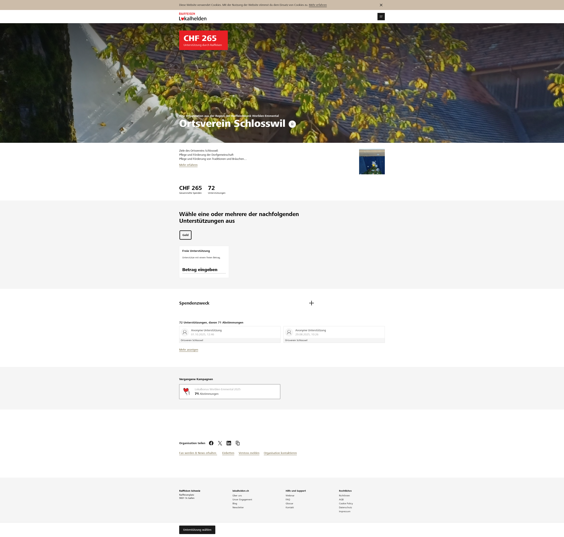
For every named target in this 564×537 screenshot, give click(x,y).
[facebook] (211, 443)
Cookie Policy (346, 503)
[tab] (185, 235)
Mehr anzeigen (188, 349)
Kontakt (290, 507)
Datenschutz (345, 507)
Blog (235, 503)
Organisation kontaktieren (280, 453)
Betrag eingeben (200, 269)
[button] (381, 16)
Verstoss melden (249, 453)
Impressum (344, 511)
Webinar (290, 495)
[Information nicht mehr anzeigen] (381, 5)
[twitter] (220, 443)
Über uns (237, 495)
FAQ (288, 499)
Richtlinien (344, 495)
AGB (341, 499)
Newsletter (238, 507)
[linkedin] (229, 443)
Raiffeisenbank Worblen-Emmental (255, 116)
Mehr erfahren (318, 5)
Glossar (289, 503)
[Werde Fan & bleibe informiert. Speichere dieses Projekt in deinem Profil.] (292, 124)
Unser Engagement (242, 499)
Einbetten (228, 453)
